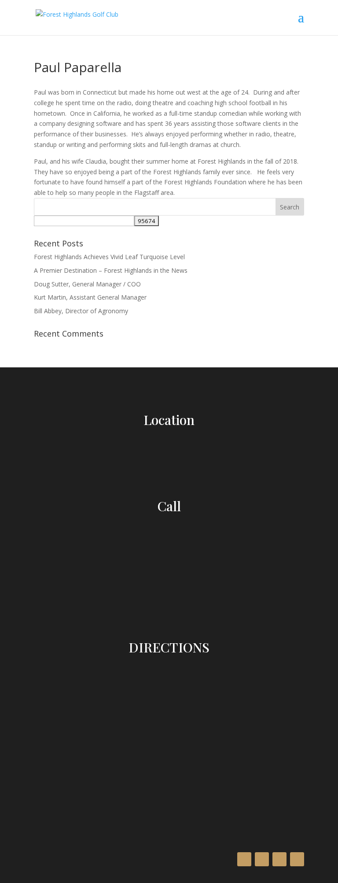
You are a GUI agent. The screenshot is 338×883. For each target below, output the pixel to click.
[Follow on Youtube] (297, 859)
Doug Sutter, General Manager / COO (87, 284)
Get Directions (169, 739)
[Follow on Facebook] (244, 859)
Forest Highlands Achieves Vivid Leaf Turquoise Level (109, 257)
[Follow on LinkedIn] (279, 859)
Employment (42, 830)
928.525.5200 (169, 525)
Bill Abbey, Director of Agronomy (81, 311)
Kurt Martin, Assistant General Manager (90, 297)
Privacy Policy (76, 800)
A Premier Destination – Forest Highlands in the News (110, 270)
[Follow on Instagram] (262, 859)
